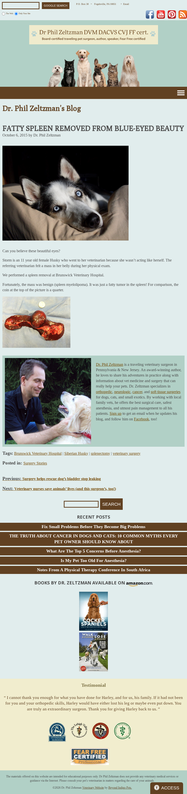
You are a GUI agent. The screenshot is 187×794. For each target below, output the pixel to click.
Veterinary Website (93, 787)
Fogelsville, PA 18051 (106, 4)
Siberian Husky (76, 453)
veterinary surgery (126, 453)
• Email (125, 4)
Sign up (116, 413)
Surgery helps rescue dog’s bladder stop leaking (51, 479)
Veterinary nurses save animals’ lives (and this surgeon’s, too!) (59, 489)
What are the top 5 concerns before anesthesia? (93, 551)
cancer (137, 392)
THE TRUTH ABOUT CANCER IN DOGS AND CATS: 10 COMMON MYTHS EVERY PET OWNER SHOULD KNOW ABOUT (93, 538)
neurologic (122, 392)
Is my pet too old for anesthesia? (94, 560)
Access (170, 787)
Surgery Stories (35, 463)
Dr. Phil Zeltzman (109, 364)
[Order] (93, 611)
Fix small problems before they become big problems (93, 526)
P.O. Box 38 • (84, 4)
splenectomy (100, 453)
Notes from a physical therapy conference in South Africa (93, 569)
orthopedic (104, 392)
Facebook (141, 419)
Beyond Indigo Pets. (120, 787)
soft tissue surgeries (165, 392)
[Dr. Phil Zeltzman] (93, 34)
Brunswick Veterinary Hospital (38, 453)
